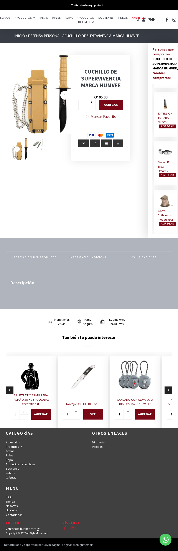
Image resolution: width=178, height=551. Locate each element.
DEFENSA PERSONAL (44, 35)
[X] (83, 143)
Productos (23, 18)
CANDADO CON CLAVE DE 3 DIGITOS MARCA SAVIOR (135, 402)
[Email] (106, 143)
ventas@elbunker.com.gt (23, 529)
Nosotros (12, 506)
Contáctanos (14, 515)
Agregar (111, 105)
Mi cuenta (98, 442)
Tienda (10, 501)
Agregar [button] (167, 126)
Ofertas (139, 17)
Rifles (56, 18)
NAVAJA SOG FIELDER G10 (82, 404)
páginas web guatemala (78, 545)
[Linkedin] (118, 143)
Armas (43, 18)
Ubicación (12, 510)
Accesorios (13, 442)
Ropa (69, 18)
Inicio (19, 35)
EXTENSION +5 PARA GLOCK (165, 118)
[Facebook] (95, 143)
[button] (18, 95)
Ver (93, 414)
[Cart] (151, 19)
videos (123, 18)
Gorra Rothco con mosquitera (165, 215)
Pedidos (97, 447)
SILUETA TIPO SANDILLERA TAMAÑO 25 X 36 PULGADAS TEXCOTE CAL (30, 399)
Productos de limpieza (85, 20)
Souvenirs (106, 18)
